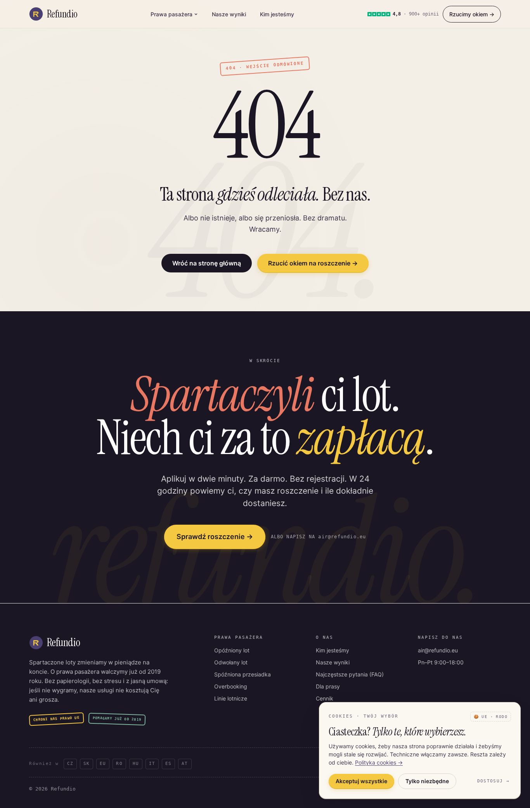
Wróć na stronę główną (206, 263)
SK (86, 763)
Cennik (324, 698)
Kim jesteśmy (277, 14)
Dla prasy (328, 686)
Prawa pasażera (171, 14)
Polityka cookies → (379, 762)
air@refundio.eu (438, 650)
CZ (70, 763)
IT (152, 763)
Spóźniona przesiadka (242, 674)
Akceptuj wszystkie (361, 781)
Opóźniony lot (231, 650)
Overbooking (230, 686)
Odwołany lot (231, 662)
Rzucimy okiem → (471, 14)
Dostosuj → (493, 781)
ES (168, 763)
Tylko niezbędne (427, 781)
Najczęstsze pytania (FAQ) (350, 674)
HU (136, 763)
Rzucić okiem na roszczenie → (313, 263)
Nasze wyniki (229, 14)
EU (103, 763)
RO (119, 763)
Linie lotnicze (230, 698)
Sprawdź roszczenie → (215, 536)
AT (185, 763)
